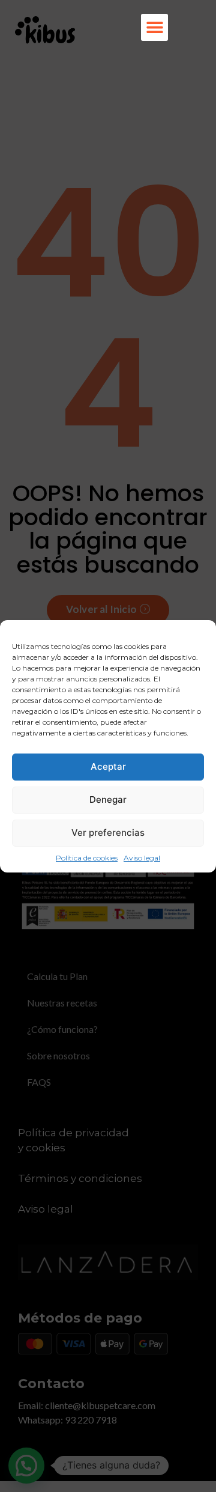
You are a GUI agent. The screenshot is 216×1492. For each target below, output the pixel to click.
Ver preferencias (108, 832)
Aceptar (108, 766)
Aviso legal (142, 857)
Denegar (108, 799)
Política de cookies (87, 857)
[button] (154, 27)
